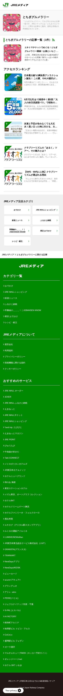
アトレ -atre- (10, 592)
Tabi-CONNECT (11, 458)
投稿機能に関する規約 (14, 363)
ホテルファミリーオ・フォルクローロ (22, 513)
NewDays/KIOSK (12, 567)
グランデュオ (10, 586)
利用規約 (8, 350)
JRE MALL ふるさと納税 (15, 403)
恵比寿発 (8, 519)
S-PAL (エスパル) (12, 610)
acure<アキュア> (12, 580)
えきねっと (9, 409)
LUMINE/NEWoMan (13, 537)
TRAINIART (10, 555)
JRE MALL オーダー (13, 391)
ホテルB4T (9, 500)
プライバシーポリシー (14, 356)
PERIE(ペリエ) (11, 598)
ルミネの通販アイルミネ (15, 531)
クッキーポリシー (12, 369)
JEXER (7, 397)
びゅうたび (9, 445)
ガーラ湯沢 (9, 647)
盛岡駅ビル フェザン (14, 641)
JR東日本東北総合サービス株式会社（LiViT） (25, 543)
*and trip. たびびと (13, 427)
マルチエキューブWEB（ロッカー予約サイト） (26, 653)
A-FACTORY (10, 616)
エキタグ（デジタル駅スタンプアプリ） (23, 525)
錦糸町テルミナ (11, 622)
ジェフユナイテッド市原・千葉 (18, 604)
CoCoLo (8, 635)
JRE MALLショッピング (15, 421)
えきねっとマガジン (13, 433)
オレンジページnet (13, 659)
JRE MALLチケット (13, 415)
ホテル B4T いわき (13, 665)
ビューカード (10, 574)
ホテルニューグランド (14, 476)
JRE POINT (9, 439)
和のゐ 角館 (10, 482)
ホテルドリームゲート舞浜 (16, 506)
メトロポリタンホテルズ (15, 464)
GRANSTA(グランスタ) (15, 549)
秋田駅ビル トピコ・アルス (17, 628)
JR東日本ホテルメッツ (15, 470)
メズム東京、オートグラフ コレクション (23, 494)
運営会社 (8, 344)
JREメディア (8, 254)
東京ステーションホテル (15, 488)
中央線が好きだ (11, 452)
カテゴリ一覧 (12, 276)
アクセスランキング (17, 69)
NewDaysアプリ (12, 561)
